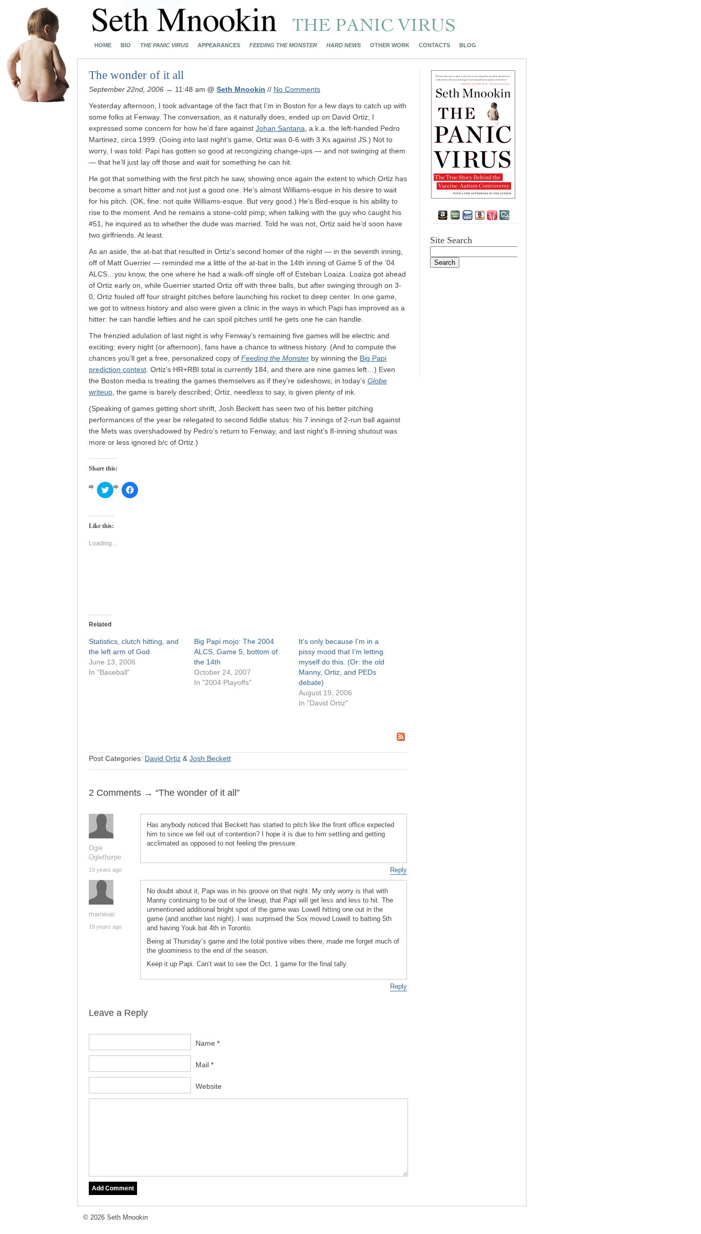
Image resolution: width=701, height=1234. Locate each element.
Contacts (434, 45)
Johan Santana (280, 128)
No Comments (297, 89)
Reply (398, 870)
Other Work (390, 45)
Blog (467, 45)
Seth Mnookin (241, 89)
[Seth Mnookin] (273, 29)
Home (102, 45)
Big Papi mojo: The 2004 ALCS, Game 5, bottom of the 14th (236, 651)
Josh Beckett (210, 758)
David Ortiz (163, 758)
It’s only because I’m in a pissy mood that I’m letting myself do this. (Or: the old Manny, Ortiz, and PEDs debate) (341, 662)
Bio (126, 45)
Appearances (219, 45)
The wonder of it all (136, 75)
